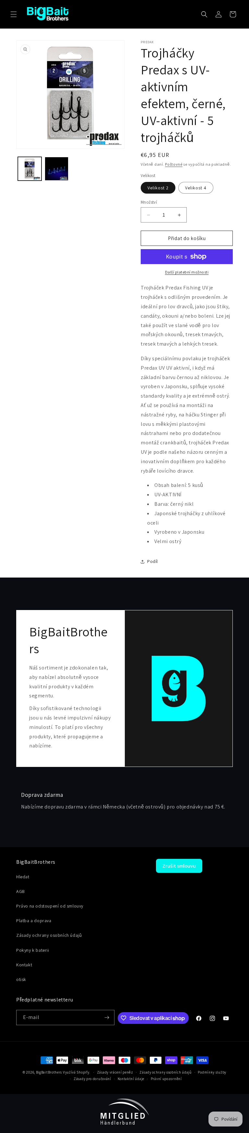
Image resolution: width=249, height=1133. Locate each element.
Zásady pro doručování (92, 1078)
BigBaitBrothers (49, 1072)
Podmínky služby (212, 1072)
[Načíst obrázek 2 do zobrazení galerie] (56, 169)
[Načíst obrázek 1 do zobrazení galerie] (30, 169)
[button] (13, 14)
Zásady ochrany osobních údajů (165, 1072)
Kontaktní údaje (131, 1078)
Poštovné (174, 164)
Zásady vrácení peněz (115, 1072)
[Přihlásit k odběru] (107, 1017)
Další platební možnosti (187, 272)
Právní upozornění (166, 1078)
